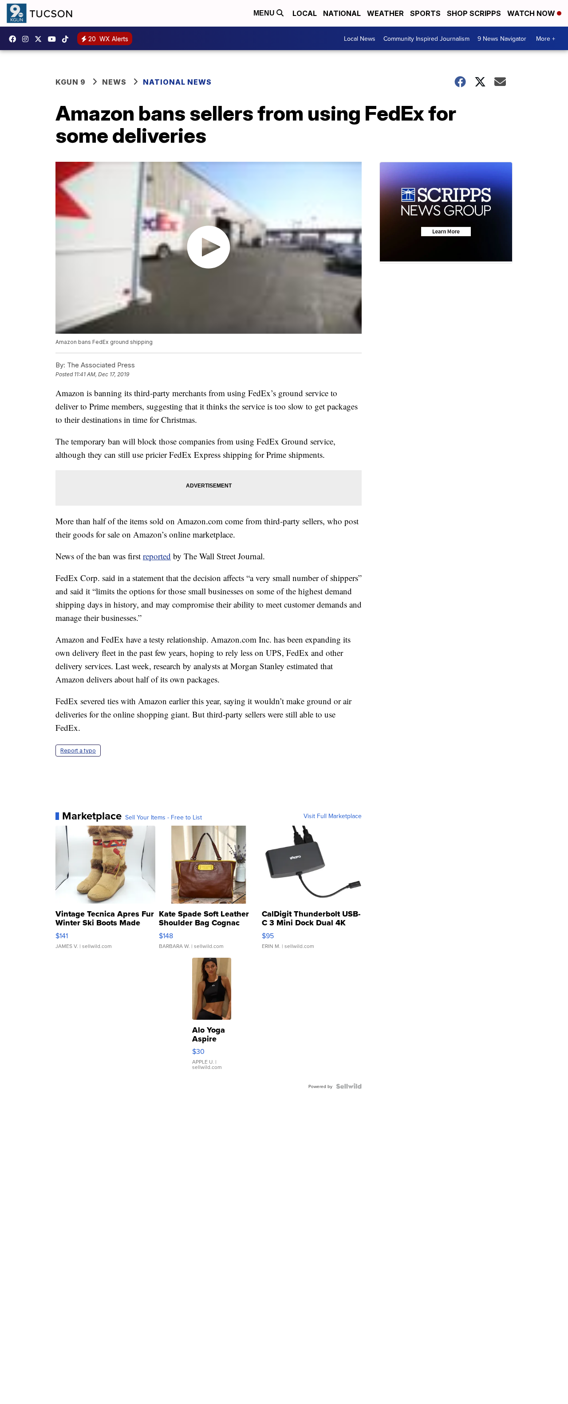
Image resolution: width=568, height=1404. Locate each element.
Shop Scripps (474, 13)
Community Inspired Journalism (426, 38)
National (342, 13)
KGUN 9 (70, 82)
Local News (359, 38)
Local (304, 13)
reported (157, 556)
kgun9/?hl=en (27, 39)
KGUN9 (40, 39)
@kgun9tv (67, 39)
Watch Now (532, 13)
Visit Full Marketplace (333, 816)
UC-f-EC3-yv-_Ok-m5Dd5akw (54, 39)
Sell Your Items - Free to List (163, 817)
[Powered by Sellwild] (349, 1086)
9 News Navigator (501, 38)
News (114, 82)
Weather (385, 13)
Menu (264, 13)
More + (545, 38)
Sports (425, 13)
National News (177, 82)
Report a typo (78, 750)
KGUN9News (14, 39)
